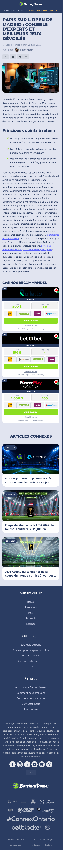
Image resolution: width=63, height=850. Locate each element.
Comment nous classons (31, 698)
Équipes (30, 624)
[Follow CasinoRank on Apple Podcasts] (49, 764)
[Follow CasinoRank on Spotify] (42, 764)
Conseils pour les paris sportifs (31, 650)
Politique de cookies (16, 839)
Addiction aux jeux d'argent (42, 839)
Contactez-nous (31, 703)
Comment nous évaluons (31, 692)
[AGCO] (17, 801)
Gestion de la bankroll (31, 661)
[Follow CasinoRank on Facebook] (12, 764)
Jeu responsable (31, 655)
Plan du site (31, 709)
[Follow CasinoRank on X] (27, 764)
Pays (31, 613)
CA (29, 772)
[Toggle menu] (4, 4)
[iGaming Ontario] (46, 810)
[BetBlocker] (27, 827)
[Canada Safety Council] (33, 801)
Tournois (31, 618)
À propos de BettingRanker (31, 687)
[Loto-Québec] (47, 801)
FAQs (31, 666)
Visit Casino (31, 320)
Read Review (30, 325)
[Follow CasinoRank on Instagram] (20, 764)
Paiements (31, 607)
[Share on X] (5, 56)
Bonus (31, 602)
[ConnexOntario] (31, 818)
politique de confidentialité (41, 845)
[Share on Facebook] (13, 56)
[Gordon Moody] (26, 810)
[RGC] (10, 810)
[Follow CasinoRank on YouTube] (34, 764)
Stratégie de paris (31, 644)
